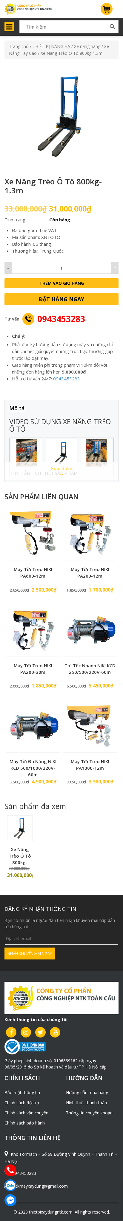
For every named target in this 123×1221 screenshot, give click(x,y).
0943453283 (61, 318)
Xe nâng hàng (87, 46)
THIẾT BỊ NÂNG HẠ (51, 46)
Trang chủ (19, 46)
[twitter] (40, 1032)
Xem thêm (61, 468)
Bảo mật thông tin (22, 1092)
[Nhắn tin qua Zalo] (10, 1185)
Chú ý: (18, 336)
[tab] (19, 408)
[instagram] (25, 1032)
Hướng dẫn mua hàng (87, 1092)
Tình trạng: (15, 220)
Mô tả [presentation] (16, 408)
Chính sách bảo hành (24, 1123)
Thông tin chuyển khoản (89, 1113)
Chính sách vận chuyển (26, 1113)
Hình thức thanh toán (86, 1102)
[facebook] (11, 1032)
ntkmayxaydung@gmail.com (40, 1186)
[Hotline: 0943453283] (10, 1170)
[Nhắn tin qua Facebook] (10, 1200)
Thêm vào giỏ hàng (61, 283)
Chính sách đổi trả (21, 1102)
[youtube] (55, 1032)
